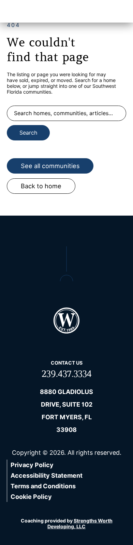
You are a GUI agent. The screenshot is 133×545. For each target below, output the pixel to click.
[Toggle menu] (118, 11)
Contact (90, 11)
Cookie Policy (31, 496)
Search (28, 133)
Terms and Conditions (43, 486)
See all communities (50, 165)
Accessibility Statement (47, 475)
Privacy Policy (32, 464)
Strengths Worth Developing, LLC (80, 523)
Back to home (41, 186)
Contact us (67, 363)
